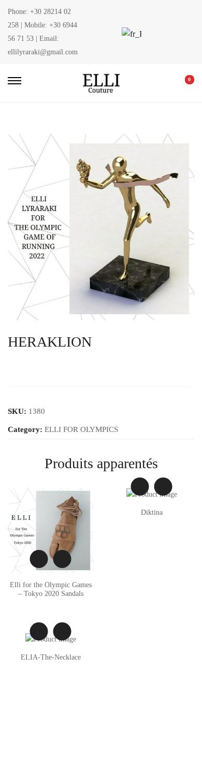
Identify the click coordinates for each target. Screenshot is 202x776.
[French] (130, 33)
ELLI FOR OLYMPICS (81, 429)
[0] (182, 83)
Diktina (152, 512)
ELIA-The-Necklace (51, 657)
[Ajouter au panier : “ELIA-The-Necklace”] (62, 631)
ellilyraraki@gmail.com (43, 52)
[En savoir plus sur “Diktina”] (163, 486)
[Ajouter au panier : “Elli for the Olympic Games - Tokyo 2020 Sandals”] (62, 559)
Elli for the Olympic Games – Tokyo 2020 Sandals (51, 589)
